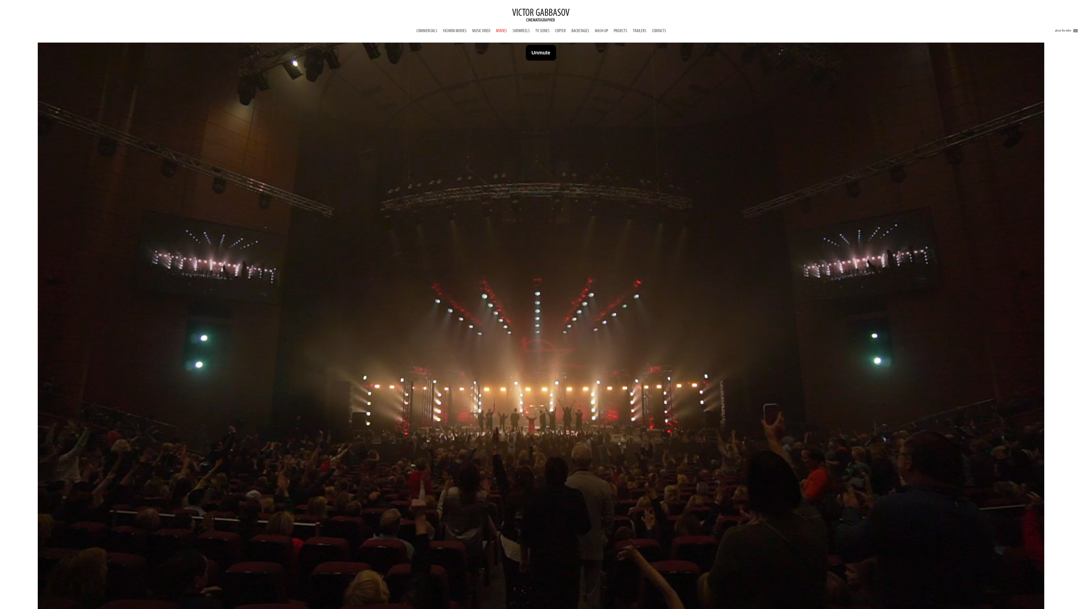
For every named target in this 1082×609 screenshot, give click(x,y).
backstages (580, 31)
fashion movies (455, 31)
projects (620, 31)
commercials (426, 31)
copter (560, 31)
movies (501, 31)
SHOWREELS (521, 31)
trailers (639, 31)
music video (481, 31)
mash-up (601, 31)
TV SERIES (542, 31)
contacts (659, 31)
